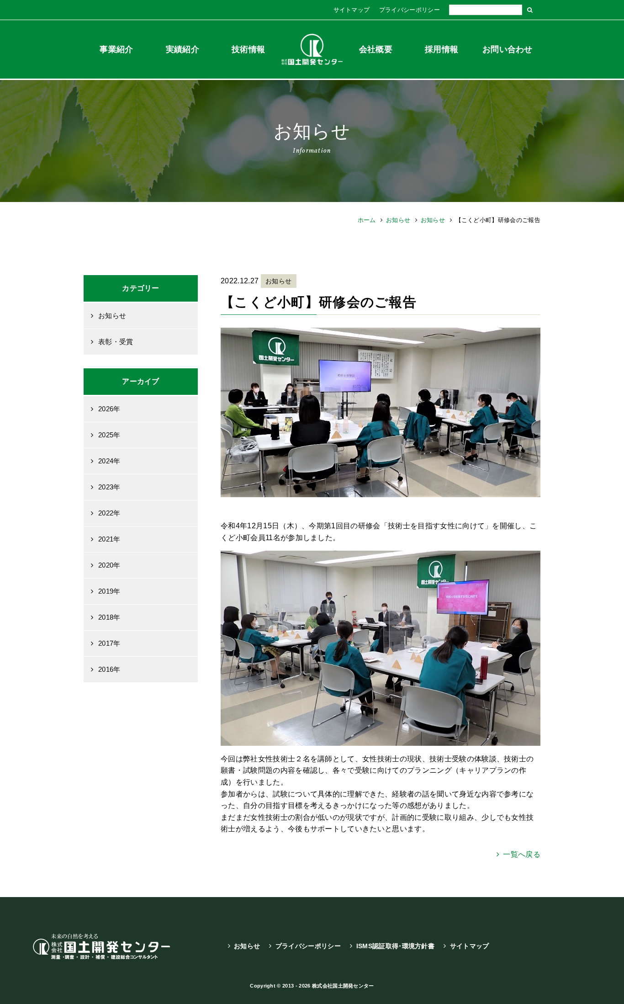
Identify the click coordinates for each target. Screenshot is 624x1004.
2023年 (109, 487)
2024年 (109, 461)
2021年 (109, 539)
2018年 (109, 617)
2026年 (109, 409)
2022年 (109, 513)
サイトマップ (351, 9)
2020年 (109, 565)
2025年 (109, 435)
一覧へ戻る (521, 854)
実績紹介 (182, 49)
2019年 (109, 591)
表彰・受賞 (115, 341)
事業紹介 (116, 49)
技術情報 (248, 49)
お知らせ (398, 220)
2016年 (109, 669)
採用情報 (441, 49)
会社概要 (375, 49)
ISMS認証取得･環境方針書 (395, 946)
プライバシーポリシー (409, 9)
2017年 (109, 643)
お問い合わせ (507, 49)
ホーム (367, 220)
